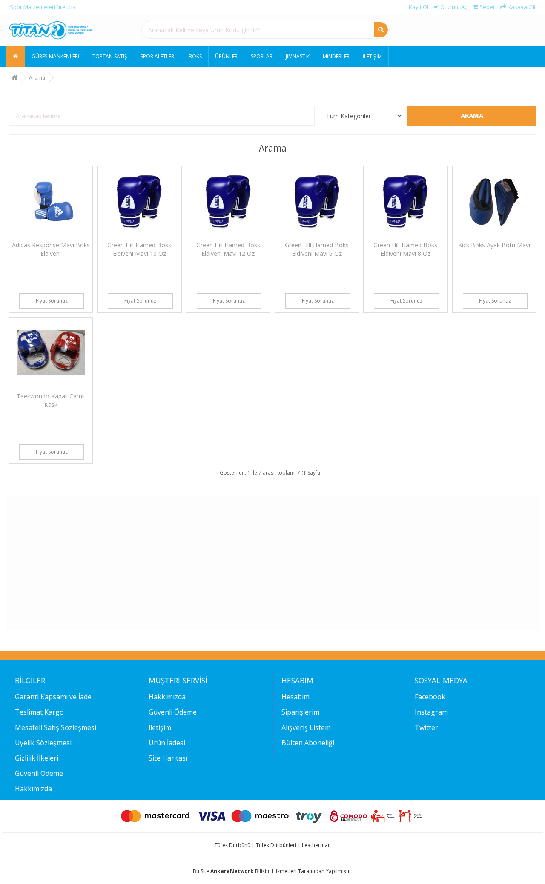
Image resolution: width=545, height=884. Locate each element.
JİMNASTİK (298, 56)
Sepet (486, 7)
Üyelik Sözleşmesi (43, 742)
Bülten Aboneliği (307, 742)
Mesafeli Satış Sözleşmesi (55, 727)
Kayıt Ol (417, 7)
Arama (37, 77)
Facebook (430, 696)
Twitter (426, 727)
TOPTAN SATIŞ (109, 56)
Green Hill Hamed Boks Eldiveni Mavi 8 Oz (405, 249)
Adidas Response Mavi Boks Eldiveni (51, 249)
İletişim (372, 56)
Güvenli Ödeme (39, 773)
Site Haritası (168, 758)
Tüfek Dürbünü (232, 845)
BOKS (195, 56)
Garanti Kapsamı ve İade (53, 696)
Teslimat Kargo (39, 712)
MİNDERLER (336, 56)
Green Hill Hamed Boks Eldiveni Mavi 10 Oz (139, 249)
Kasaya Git (521, 7)
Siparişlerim (300, 712)
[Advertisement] (269, 562)
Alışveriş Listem (306, 727)
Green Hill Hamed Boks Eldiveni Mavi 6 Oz (317, 249)
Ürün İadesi (167, 742)
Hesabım (295, 696)
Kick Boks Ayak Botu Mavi (494, 245)
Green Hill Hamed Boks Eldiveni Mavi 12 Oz (228, 249)
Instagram (431, 712)
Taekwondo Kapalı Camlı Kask (51, 400)
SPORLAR (261, 56)
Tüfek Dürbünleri (276, 845)
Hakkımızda (33, 788)
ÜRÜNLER (226, 56)
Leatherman (316, 845)
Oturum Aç (453, 7)
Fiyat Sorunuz (52, 300)
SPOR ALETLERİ (158, 56)
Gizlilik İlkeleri (36, 758)
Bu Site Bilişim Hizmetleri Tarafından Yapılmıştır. (273, 871)
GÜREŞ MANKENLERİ (55, 56)
